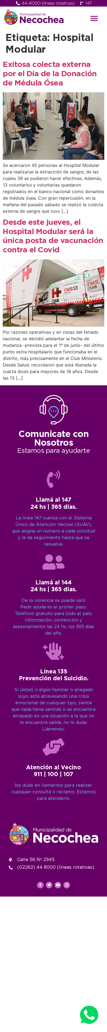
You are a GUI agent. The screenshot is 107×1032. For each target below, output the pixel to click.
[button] (94, 18)
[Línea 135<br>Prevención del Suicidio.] (53, 651)
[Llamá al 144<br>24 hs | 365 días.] (53, 562)
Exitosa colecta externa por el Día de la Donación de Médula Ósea (50, 73)
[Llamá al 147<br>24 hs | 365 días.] (53, 479)
